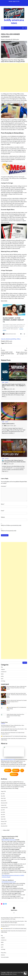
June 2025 (3, 812)
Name (3, 504)
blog (2, 667)
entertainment (3, 671)
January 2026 (3, 800)
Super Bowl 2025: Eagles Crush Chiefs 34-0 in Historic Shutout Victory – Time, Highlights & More (13, 385)
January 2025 (3, 823)
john (18, 39)
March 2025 (3, 819)
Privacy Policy (3, 952)
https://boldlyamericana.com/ (8, 759)
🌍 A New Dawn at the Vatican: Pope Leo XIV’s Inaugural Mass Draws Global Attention (13, 461)
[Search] (25, 28)
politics (6, 458)
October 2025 (3, 805)
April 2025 (3, 816)
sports (10, 341)
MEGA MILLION (8, 343)
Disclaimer (3, 954)
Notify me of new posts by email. (8, 530)
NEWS (7, 341)
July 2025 (3, 809)
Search (24, 662)
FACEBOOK (14, 774)
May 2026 (3, 796)
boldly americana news (14, 21)
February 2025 (4, 821)
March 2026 (3, 798)
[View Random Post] (23, 28)
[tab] (14, 865)
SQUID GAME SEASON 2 (8, 423)
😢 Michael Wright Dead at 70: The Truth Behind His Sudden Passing (13, 736)
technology (3, 680)
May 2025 (3, 814)
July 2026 (3, 793)
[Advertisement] (14, 77)
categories (3, 669)
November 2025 (4, 802)
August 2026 (3, 791)
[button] (25, 973)
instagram (16, 770)
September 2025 (4, 807)
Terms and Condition (5, 957)
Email (2, 510)
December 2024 (4, 826)
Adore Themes (13, 974)
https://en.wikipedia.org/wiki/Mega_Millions (11, 339)
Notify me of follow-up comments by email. (11, 525)
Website (3, 517)
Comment (3, 486)
